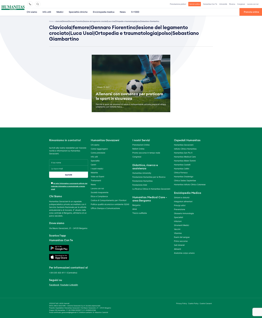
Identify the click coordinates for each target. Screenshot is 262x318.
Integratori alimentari (183, 201)
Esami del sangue (182, 237)
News (123, 12)
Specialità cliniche (78, 12)
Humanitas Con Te (210, 4)
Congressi (241, 4)
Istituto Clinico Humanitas (185, 149)
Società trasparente (99, 192)
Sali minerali (179, 245)
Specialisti (178, 217)
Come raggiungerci (99, 149)
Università (223, 4)
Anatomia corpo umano (184, 253)
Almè (134, 209)
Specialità (95, 160)
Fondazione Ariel (139, 185)
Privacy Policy (181, 303)
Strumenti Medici (181, 225)
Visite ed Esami (97, 176)
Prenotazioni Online (141, 145)
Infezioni (177, 221)
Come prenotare (98, 153)
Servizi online (194, 4)
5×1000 (135, 12)
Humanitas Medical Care (185, 157)
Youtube (64, 284)
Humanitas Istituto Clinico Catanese (190, 184)
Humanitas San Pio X (183, 153)
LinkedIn (73, 284)
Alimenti (177, 249)
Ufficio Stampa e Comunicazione (105, 208)
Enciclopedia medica (103, 12)
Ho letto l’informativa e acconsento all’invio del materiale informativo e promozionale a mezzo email (69, 186)
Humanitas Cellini (181, 168)
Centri (93, 164)
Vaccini (177, 229)
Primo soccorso (181, 241)
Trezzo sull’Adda (139, 213)
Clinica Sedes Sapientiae (185, 180)
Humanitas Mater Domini (185, 160)
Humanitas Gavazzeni (183, 145)
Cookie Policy (193, 303)
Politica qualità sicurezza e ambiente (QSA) (110, 204)
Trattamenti (96, 180)
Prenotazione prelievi (178, 4)
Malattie (94, 172)
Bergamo (136, 205)
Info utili (47, 12)
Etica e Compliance (99, 196)
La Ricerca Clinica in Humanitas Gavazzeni (151, 189)
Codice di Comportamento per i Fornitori (108, 200)
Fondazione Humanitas (142, 181)
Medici (59, 12)
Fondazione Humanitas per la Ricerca (148, 177)
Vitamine (178, 233)
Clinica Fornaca (180, 172)
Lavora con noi (252, 4)
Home (51, 21)
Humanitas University (141, 173)
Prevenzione (179, 209)
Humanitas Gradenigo (183, 176)
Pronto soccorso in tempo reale (146, 153)
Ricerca (232, 4)
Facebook (54, 284)
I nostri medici (97, 168)
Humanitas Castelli (182, 164)
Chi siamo (32, 12)
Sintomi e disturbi (181, 197)
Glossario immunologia (184, 213)
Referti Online (138, 149)
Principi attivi (179, 205)
